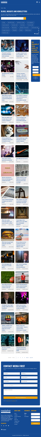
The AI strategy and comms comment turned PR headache (21, 119)
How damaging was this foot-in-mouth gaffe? (6, 265)
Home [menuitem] (15, 413)
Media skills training (11, 22)
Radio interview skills (5, 27)
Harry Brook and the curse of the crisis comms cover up (7, 286)
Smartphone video (5, 32)
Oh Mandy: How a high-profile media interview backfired (7, 306)
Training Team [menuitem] (16, 421)
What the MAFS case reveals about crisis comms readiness (7, 119)
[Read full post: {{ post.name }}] (7, 46)
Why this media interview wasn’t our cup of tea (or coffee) (7, 221)
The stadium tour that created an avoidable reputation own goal (21, 201)
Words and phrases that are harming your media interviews (7, 179)
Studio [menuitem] (15, 418)
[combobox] (12, 18)
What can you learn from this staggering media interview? (21, 306)
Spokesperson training (20, 22)
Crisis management (30, 22)
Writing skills (15, 30)
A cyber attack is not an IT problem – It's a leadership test (21, 54)
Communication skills (34, 27)
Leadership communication (24, 27)
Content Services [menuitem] (17, 416)
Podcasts (21, 30)
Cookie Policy (36, 78)
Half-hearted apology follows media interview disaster (21, 265)
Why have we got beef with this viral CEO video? (7, 243)
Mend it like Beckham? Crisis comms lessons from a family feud (21, 286)
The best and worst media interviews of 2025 (21, 349)
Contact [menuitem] (15, 424)
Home (2, 8)
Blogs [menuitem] (25, 413)
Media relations (14, 27)
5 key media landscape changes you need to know (7, 201)
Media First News (28, 30)
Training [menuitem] (15, 414)
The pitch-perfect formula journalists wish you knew (6, 54)
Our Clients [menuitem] (16, 422)
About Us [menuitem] (16, 419)
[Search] (25, 18)
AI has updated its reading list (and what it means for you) (7, 139)
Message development (6, 30)
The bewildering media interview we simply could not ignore (21, 139)
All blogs (3, 22)
